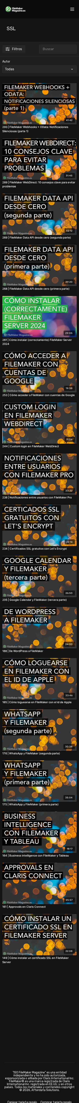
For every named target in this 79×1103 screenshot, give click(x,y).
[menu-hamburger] (72, 9)
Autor (6, 61)
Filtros (17, 49)
